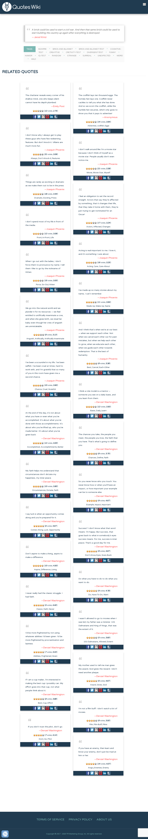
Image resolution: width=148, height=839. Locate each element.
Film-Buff (98, 724)
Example (90, 505)
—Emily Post (57, 106)
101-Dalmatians (91, 642)
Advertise (92, 126)
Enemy (106, 768)
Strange (71, 56)
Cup (45, 703)
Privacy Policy (80, 819)
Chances (92, 457)
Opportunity (54, 530)
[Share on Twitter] (39, 116)
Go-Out (45, 284)
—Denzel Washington (106, 402)
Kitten (52, 284)
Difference (46, 569)
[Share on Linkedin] (51, 116)
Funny (112, 52)
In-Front (46, 237)
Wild (33, 59)
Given (54, 656)
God (105, 685)
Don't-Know (90, 555)
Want (105, 595)
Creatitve (54, 52)
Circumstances (39, 490)
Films (105, 724)
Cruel (45, 389)
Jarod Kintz (40, 37)
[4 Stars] (40, 111)
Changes (106, 227)
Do (89, 595)
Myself (107, 172)
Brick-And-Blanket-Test (91, 49)
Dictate (50, 490)
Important (106, 505)
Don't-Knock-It (44, 158)
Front (39, 237)
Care (96, 266)
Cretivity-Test (73, 52)
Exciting (46, 198)
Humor (28, 56)
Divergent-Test (95, 52)
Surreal (87, 56)
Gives (99, 685)
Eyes (98, 555)
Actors (89, 227)
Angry (90, 768)
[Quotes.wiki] (21, 7)
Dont (41, 739)
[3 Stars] (38, 111)
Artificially (39, 339)
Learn (104, 410)
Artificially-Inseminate (54, 339)
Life (52, 237)
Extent (110, 642)
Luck (46, 530)
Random (56, 56)
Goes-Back (107, 555)
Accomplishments (49, 447)
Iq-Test (42, 56)
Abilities (37, 656)
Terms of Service (50, 819)
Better (60, 447)
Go (45, 739)
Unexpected (104, 56)
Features (56, 158)
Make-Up (100, 306)
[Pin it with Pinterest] (47, 116)
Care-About (104, 266)
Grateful (52, 389)
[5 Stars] (42, 111)
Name (107, 306)
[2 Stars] (36, 111)
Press (54, 198)
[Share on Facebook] (35, 116)
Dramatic (38, 198)
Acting (90, 266)
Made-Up (91, 306)
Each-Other (104, 367)
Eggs (107, 126)
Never (51, 609)
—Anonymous (110, 117)
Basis (92, 410)
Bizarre (42, 49)
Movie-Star (98, 172)
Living (54, 569)
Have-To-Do (97, 595)
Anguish (30, 339)
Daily (98, 410)
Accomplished (33, 447)
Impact (98, 505)
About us (104, 819)
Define (100, 457)
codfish (100, 126)
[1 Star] (34, 111)
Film (91, 724)
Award (93, 685)
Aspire (37, 569)
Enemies (98, 768)
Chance (38, 389)
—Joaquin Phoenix (54, 149)
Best (89, 367)
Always (34, 158)
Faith (106, 457)
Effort (50, 703)
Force (38, 284)
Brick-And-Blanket (63, 49)
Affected (97, 227)
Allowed (102, 642)
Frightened (46, 656)
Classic (39, 609)
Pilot (50, 739)
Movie (89, 172)
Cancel (95, 367)
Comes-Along (37, 530)
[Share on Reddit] (43, 116)
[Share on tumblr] (56, 116)
